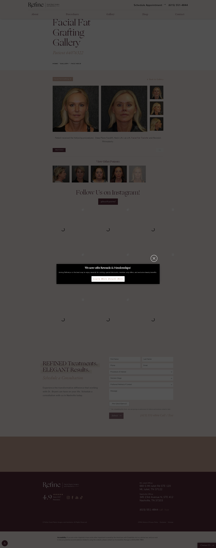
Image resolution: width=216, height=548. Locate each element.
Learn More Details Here (108, 279)
